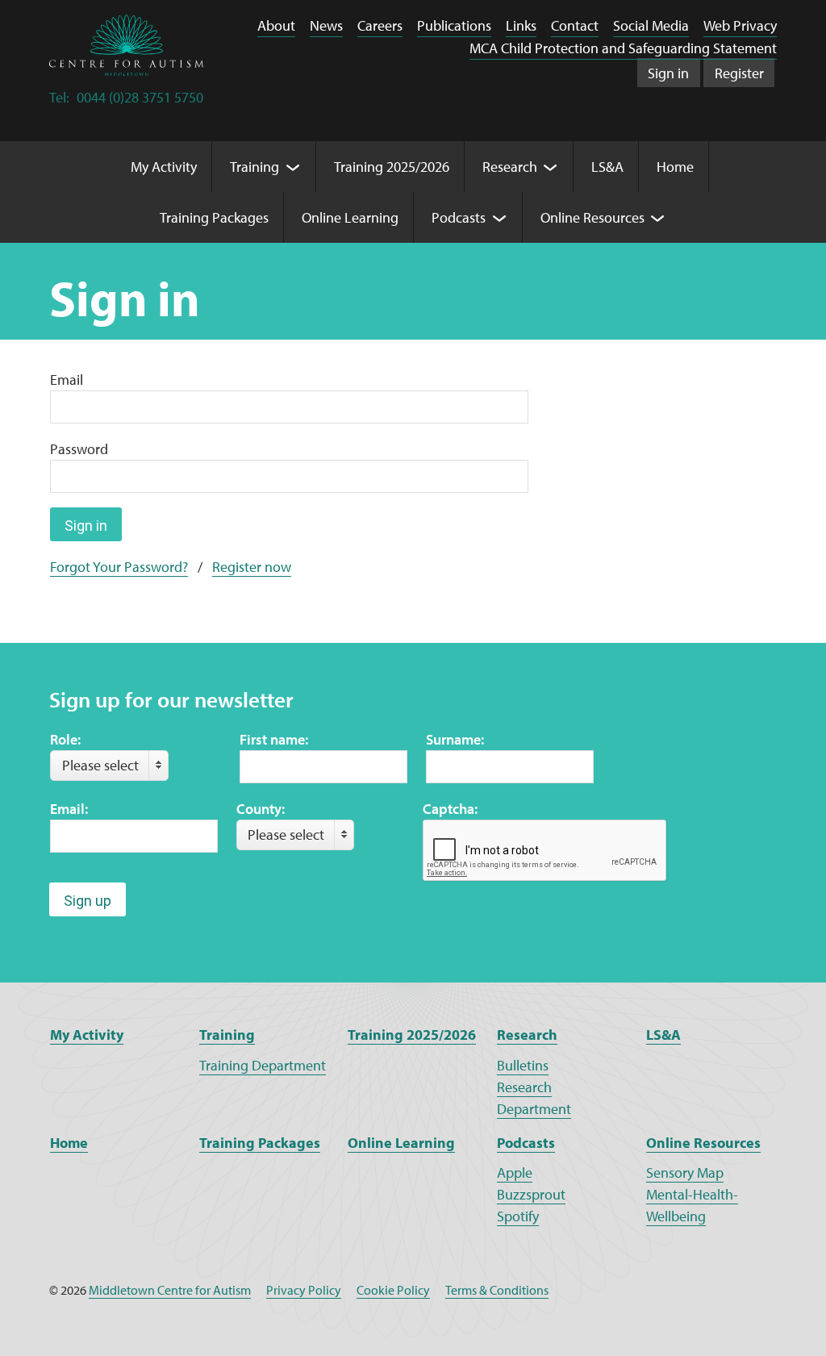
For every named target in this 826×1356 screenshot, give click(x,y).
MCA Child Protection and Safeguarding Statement (623, 48)
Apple (514, 1172)
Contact (575, 25)
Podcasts (526, 1142)
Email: (69, 808)
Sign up (87, 900)
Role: (65, 739)
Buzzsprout (531, 1194)
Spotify (518, 1216)
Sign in (668, 73)
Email (66, 379)
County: (260, 808)
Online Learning (401, 1142)
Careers (380, 25)
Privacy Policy (303, 1290)
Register (739, 73)
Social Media (651, 25)
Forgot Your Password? (119, 566)
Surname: (455, 739)
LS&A (663, 1034)
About (276, 25)
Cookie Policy (393, 1290)
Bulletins (523, 1065)
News (326, 25)
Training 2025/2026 (412, 1034)
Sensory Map (685, 1172)
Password (79, 449)
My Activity (86, 1034)
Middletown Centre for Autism (170, 1290)
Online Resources (703, 1142)
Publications (454, 25)
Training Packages (259, 1142)
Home (69, 1142)
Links (521, 25)
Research (527, 1034)
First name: (274, 739)
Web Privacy (740, 25)
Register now (251, 566)
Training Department (262, 1065)
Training (227, 1034)
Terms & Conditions (497, 1290)
